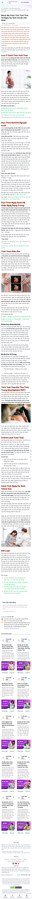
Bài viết (6, 8)
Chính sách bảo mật (25, 852)
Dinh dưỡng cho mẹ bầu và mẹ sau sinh (12, 115)
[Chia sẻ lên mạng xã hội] (31, 460)
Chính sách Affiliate (17, 882)
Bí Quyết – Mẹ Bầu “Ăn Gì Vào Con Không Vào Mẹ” (16, 316)
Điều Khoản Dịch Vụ (23, 881)
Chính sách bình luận (7, 883)
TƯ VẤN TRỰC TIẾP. (20, 194)
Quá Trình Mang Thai (14, 8)
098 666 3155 (26, 875)
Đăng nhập (5, 611)
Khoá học (19, 859)
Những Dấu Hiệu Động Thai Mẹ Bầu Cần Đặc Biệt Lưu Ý (8, 646)
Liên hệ (25, 859)
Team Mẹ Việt (10, 616)
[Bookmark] (31, 454)
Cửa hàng (12, 859)
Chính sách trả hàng (16, 852)
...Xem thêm (23, 660)
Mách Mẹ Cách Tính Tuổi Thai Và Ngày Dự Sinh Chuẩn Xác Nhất (15, 10)
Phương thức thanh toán (18, 851)
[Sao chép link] (31, 451)
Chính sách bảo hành (7, 852)
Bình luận (5, 672)
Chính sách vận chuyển (7, 851)
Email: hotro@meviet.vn (7, 875)
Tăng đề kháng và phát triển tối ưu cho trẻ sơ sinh (16, 117)
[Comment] (31, 457)
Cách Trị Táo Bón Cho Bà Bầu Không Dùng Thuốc (23, 685)
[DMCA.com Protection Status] (16, 887)
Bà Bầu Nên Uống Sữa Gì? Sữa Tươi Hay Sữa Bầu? (16, 112)
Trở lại (29, 893)
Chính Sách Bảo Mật (25, 882)
